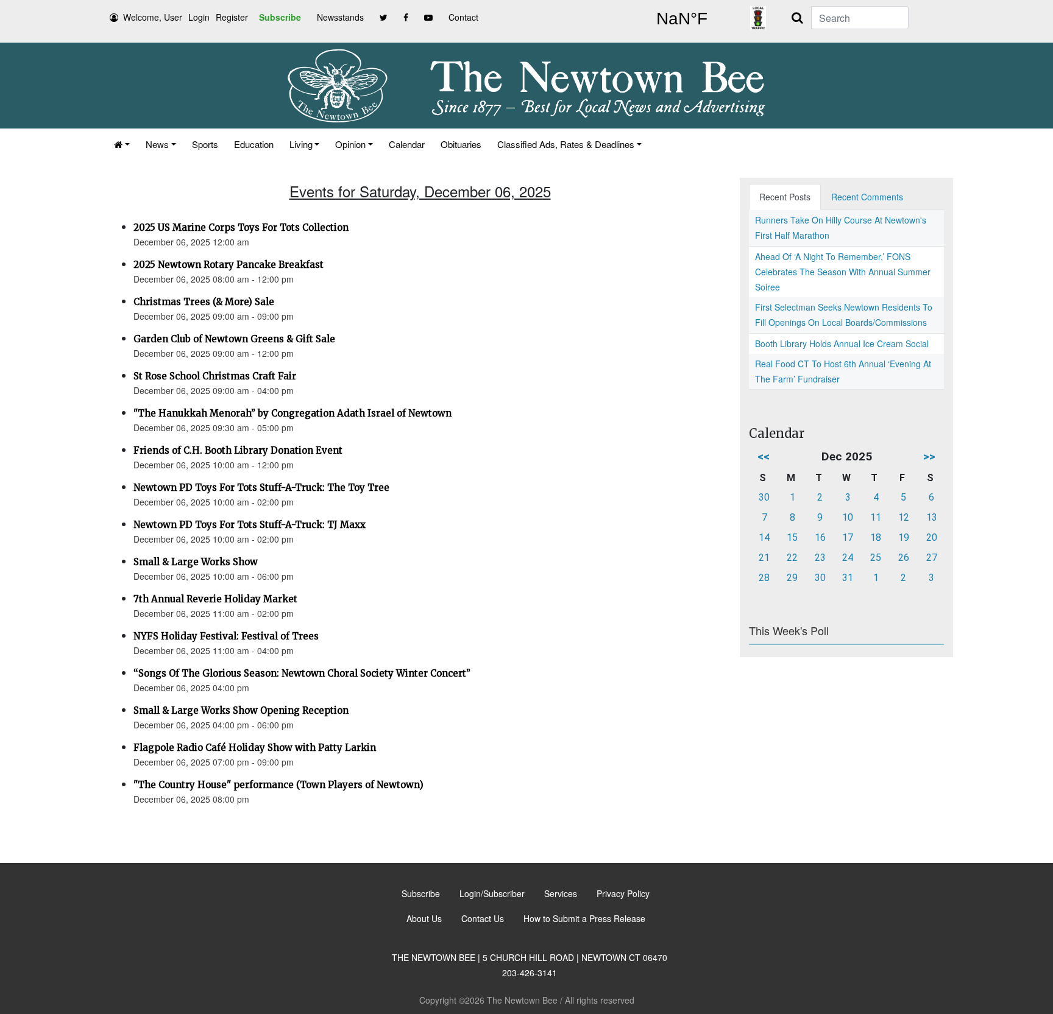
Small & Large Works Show (195, 562)
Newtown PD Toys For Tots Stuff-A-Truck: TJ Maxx (249, 524)
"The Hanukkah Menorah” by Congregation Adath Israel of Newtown (292, 413)
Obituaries (461, 144)
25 (875, 557)
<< (763, 456)
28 (764, 577)
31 (847, 577)
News (157, 144)
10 (847, 517)
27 (931, 557)
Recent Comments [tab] (867, 197)
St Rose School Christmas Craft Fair (214, 376)
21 (764, 557)
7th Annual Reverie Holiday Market (215, 599)
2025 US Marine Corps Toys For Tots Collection (241, 227)
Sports (205, 144)
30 (764, 497)
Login (199, 17)
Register (232, 17)
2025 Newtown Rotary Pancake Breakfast (228, 264)
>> (929, 456)
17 (847, 537)
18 (875, 537)
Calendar (407, 144)
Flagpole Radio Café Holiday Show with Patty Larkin (254, 747)
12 (903, 517)
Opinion (350, 144)
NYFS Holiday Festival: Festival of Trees (226, 636)
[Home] (122, 144)
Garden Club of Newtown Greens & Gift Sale (234, 339)
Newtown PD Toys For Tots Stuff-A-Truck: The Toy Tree (261, 487)
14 (764, 537)
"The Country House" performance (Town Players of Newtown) (278, 784)
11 (875, 517)
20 (931, 537)
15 (792, 537)
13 (931, 517)
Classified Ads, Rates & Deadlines (565, 144)
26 (903, 557)
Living (301, 144)
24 (847, 557)
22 (792, 557)
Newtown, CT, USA (682, 19)
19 (903, 537)
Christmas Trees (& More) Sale (203, 302)
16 (820, 537)
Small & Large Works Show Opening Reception (241, 710)
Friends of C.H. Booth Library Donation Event (237, 450)
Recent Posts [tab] (784, 197)
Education (254, 144)
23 (820, 557)
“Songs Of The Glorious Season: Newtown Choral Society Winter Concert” (301, 673)
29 (792, 577)
